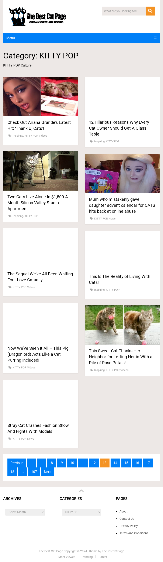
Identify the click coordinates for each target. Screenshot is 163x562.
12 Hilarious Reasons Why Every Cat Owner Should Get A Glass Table (119, 128)
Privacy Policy (128, 526)
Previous (16, 463)
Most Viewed (66, 557)
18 (12, 472)
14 (115, 463)
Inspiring (18, 135)
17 (148, 463)
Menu (10, 38)
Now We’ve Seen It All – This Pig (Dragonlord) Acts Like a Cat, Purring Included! (38, 354)
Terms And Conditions (133, 533)
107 (34, 472)
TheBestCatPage (113, 551)
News (112, 218)
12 (94, 463)
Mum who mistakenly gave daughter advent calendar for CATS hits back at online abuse (122, 205)
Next (47, 472)
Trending (87, 557)
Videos (43, 135)
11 (83, 463)
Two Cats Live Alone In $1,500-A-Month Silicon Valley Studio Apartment (38, 202)
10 (72, 463)
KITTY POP (31, 135)
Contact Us (126, 518)
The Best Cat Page (51, 551)
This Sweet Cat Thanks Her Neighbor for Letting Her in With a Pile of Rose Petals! (120, 356)
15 (126, 463)
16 (137, 463)
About (123, 511)
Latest (103, 557)
